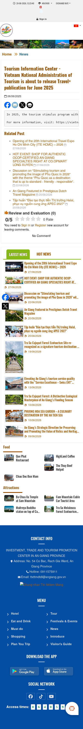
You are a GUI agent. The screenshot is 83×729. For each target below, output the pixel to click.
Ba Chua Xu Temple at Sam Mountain (27, 499)
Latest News (18, 254)
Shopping (18, 636)
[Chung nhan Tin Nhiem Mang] (41, 584)
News (23, 54)
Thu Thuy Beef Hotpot (64, 467)
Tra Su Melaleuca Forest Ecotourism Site (66, 509)
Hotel (15, 613)
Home (7, 54)
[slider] (27, 218)
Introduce (57, 636)
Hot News (44, 254)
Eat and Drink (21, 621)
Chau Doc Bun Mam (27, 476)
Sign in (43, 19)
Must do (17, 629)
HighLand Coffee (65, 456)
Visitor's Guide (61, 644)
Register (40, 225)
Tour (53, 613)
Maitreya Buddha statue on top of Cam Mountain (28, 509)
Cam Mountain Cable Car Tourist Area (68, 499)
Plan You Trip (20, 644)
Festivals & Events (63, 621)
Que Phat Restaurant (22, 458)
